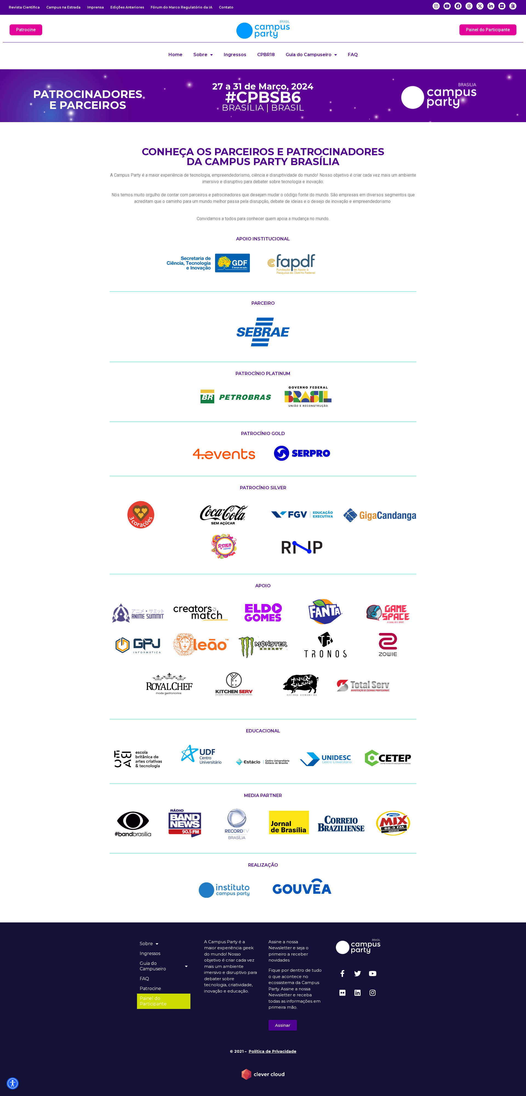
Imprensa (95, 7)
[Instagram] (372, 992)
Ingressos (235, 54)
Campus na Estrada (63, 7)
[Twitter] (357, 973)
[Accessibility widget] (13, 1083)
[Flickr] (342, 992)
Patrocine (150, 988)
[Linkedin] (357, 992)
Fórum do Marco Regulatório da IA (181, 7)
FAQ (353, 54)
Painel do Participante (153, 1001)
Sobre (200, 54)
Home (175, 54)
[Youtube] (372, 973)
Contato (226, 7)
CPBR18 (266, 54)
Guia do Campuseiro (308, 54)
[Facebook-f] (342, 973)
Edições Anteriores (127, 7)
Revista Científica (24, 7)
